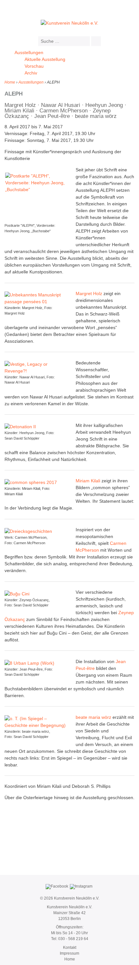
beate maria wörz (93, 717)
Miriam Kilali (88, 480)
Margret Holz (89, 293)
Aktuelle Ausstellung (45, 59)
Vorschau (34, 66)
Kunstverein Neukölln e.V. (76, 898)
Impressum (69, 953)
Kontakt (69, 947)
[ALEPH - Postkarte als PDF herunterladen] (37, 195)
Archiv (31, 72)
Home (10, 82)
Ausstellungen (29, 52)
